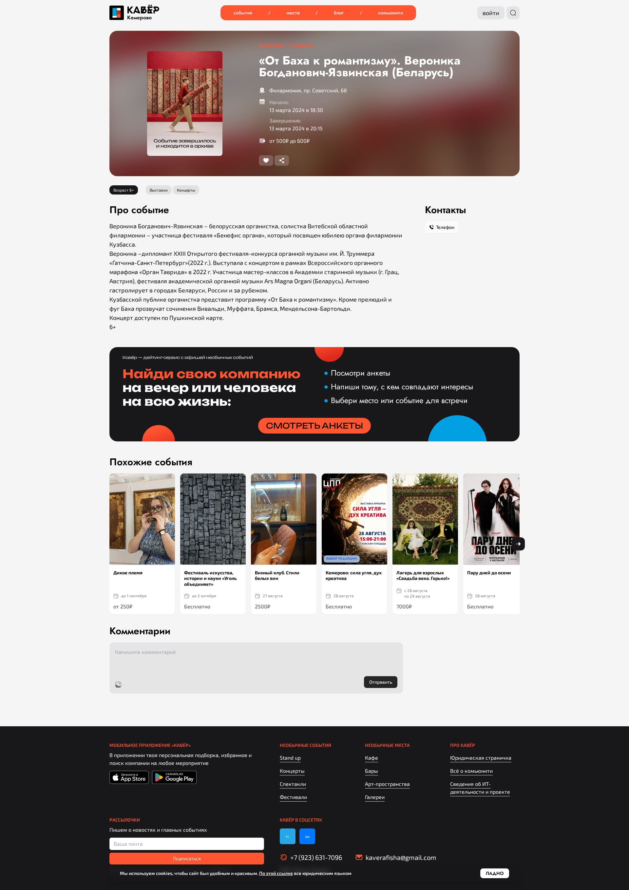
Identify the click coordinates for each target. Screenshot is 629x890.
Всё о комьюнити (471, 771)
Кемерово (139, 17)
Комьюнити (390, 12)
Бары (371, 771)
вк (307, 836)
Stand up (290, 757)
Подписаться (187, 858)
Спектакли (293, 784)
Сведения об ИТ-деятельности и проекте (480, 788)
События (243, 12)
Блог (339, 12)
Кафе (371, 757)
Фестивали (293, 797)
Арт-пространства (387, 784)
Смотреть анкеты (314, 426)
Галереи (375, 797)
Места (293, 12)
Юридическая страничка (480, 757)
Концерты (292, 771)
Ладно (495, 873)
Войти (491, 12)
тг (288, 836)
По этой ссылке (276, 873)
